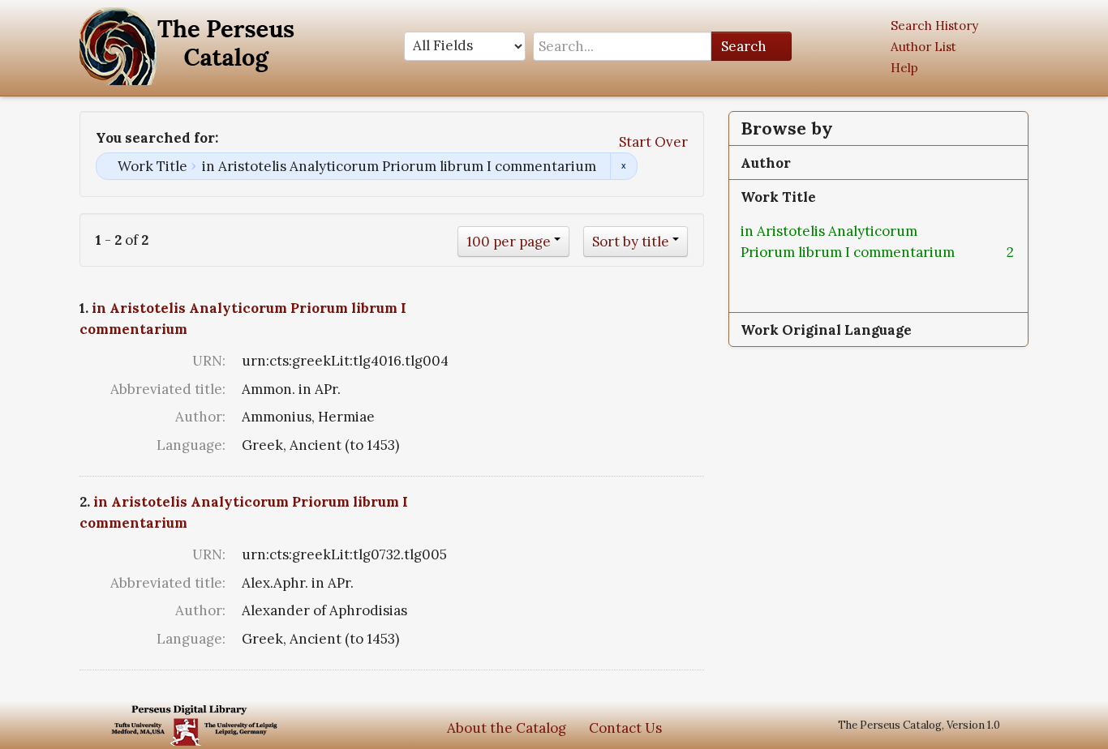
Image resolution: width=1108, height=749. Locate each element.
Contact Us (625, 728)
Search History (934, 25)
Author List (923, 46)
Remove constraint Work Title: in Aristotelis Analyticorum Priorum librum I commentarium (623, 166)
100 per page (508, 241)
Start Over (653, 142)
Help (904, 67)
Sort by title (630, 241)
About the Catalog (506, 728)
